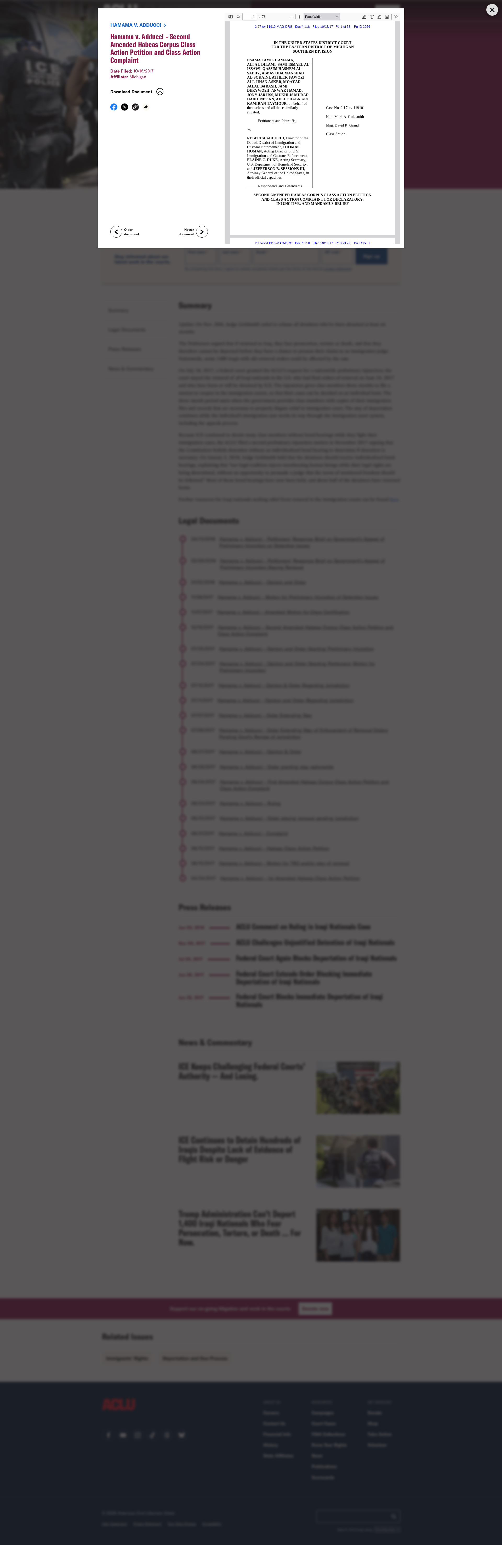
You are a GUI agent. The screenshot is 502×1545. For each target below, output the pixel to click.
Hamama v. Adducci (135, 25)
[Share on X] (124, 109)
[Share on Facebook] (113, 109)
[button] (135, 107)
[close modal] (492, 9)
